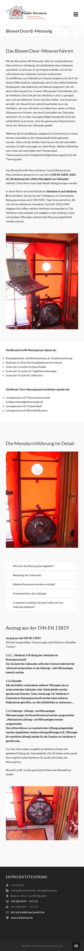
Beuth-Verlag (50, 183)
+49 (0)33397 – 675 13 (24, 901)
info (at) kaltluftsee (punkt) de (27, 912)
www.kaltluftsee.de (22, 917)
